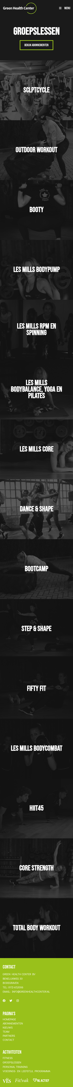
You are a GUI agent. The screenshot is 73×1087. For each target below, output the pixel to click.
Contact (8, 1039)
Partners (9, 1035)
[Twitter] (11, 1000)
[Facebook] (4, 1000)
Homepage (9, 1019)
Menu (67, 8)
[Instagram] (17, 1000)
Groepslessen (12, 1062)
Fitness (8, 1058)
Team (6, 1031)
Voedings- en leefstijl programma (26, 1071)
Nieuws (8, 1027)
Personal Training (15, 1067)
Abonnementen (13, 1023)
